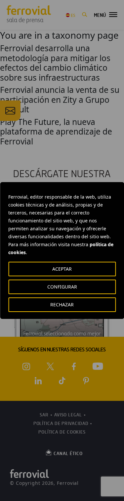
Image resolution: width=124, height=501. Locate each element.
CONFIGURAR (62, 287)
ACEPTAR (62, 269)
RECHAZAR (62, 304)
